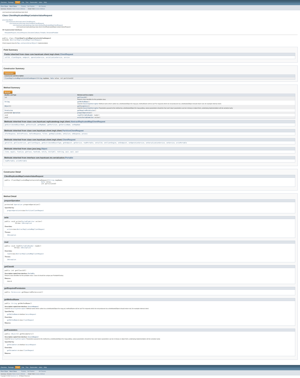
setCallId (98, 143)
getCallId (8, 143)
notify (44, 152)
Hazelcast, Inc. (15, 376)
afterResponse (10, 134)
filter (44, 134)
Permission (9, 110)
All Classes (42, 6)
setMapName (76, 125)
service (66, 57)
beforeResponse (35, 134)
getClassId (81, 97)
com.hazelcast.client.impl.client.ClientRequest (20, 22)
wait (67, 152)
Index (40, 2)
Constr (18, 8)
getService (78, 143)
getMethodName (82, 102)
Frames (23, 6)
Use (23, 2)
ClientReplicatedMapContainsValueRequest (21, 78)
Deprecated (33, 2)
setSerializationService (155, 143)
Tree (27, 2)
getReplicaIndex (55, 134)
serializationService (54, 57)
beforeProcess (22, 134)
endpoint (26, 57)
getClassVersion (20, 143)
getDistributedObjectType (51, 143)
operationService (37, 57)
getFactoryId (31, 125)
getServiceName (64, 125)
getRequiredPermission (86, 110)
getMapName (42, 125)
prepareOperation (83, 113)
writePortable (181, 143)
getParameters (82, 106)
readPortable (88, 143)
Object (7, 106)
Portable (43, 33)
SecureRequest (22, 33)
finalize (20, 152)
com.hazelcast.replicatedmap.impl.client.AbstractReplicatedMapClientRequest (38, 25)
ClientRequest (66, 54)
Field (13, 8)
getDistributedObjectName (14, 125)
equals (12, 152)
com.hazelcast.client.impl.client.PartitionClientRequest (26, 23)
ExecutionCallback (34, 33)
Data (52, 78)
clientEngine (16, 57)
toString (60, 152)
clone (7, 152)
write (79, 117)
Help (45, 2)
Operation (16, 113)
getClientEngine (34, 143)
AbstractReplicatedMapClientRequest (26, 40)
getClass (28, 152)
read (79, 115)
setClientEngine (110, 143)
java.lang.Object (7, 20)
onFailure (66, 134)
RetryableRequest (10, 33)
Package (11, 2)
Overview (4, 2)
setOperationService (136, 143)
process (85, 134)
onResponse (76, 134)
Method (23, 8)
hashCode (36, 152)
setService (170, 143)
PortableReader (87, 115)
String (39, 78)
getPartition (52, 125)
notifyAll (52, 152)
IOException (27, 223)
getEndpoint (67, 143)
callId (7, 57)
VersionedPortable (52, 33)
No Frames (30, 6)
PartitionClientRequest (73, 131)
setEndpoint (122, 143)
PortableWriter (88, 117)
